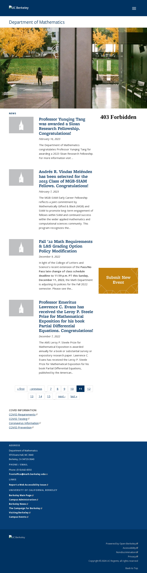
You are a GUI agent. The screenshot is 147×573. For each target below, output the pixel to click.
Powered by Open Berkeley (122, 543)
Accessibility (130, 547)
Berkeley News (18, 503)
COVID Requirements (23, 414)
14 (41, 397)
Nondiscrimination (127, 552)
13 (33, 397)
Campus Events (19, 516)
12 (90, 389)
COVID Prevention (21, 427)
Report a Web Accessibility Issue (28, 484)
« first (22, 389)
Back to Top (131, 568)
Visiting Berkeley (20, 512)
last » (75, 396)
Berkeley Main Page (21, 495)
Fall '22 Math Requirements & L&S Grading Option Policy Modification (66, 246)
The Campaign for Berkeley (25, 508)
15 (50, 397)
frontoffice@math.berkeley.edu (28, 474)
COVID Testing (19, 418)
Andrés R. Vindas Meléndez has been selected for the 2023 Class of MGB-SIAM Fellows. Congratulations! (65, 178)
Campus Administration (23, 499)
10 (73, 389)
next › (63, 396)
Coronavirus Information (25, 423)
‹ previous (37, 389)
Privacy (133, 556)
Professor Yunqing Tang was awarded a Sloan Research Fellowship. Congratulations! (62, 126)
